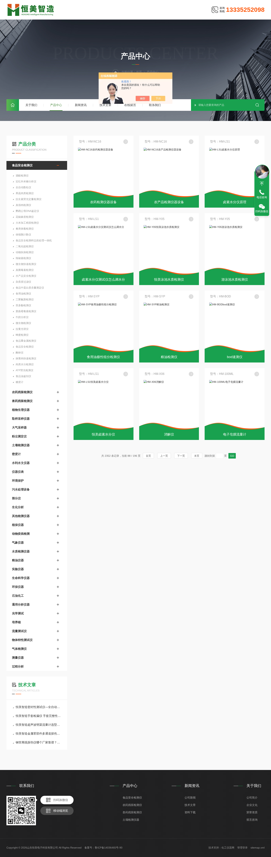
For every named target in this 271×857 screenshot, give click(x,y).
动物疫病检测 (21, 533)
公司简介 (252, 797)
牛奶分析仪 (22, 317)
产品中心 (56, 105)
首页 (12, 105)
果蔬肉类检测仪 (25, 193)
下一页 (181, 455)
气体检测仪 (19, 648)
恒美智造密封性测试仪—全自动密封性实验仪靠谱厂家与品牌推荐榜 (39, 707)
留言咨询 (252, 819)
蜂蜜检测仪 (22, 334)
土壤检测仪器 (21, 445)
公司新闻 (190, 797)
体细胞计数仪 (23, 234)
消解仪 (169, 434)
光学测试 (18, 613)
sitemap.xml (258, 847)
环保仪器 (18, 586)
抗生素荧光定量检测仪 (28, 199)
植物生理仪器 (21, 409)
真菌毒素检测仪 (25, 269)
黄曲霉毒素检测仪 (26, 311)
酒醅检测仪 (22, 175)
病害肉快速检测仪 (26, 358)
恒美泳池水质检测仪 (169, 279)
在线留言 (130, 105)
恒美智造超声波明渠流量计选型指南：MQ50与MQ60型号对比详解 (39, 724)
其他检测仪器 (21, 516)
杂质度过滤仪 (23, 281)
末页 (196, 455)
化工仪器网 (227, 847)
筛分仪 (16, 498)
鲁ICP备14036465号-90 (108, 847)
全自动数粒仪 (23, 187)
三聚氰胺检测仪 (25, 299)
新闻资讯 (81, 105)
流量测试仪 (19, 631)
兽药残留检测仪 (22, 401)
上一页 (164, 455)
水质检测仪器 (21, 551)
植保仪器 (18, 524)
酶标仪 (19, 352)
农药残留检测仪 (22, 392)
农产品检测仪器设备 (169, 202)
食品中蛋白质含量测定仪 (30, 287)
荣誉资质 (252, 812)
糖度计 (19, 382)
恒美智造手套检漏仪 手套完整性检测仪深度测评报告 (39, 715)
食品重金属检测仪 (26, 340)
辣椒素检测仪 (23, 258)
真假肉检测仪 (23, 205)
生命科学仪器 (21, 578)
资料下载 (190, 812)
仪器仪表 (18, 471)
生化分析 (18, 507)
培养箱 (16, 622)
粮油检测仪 (169, 357)
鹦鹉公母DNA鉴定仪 (27, 210)
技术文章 (105, 105)
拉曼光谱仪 (22, 328)
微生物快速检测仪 (26, 264)
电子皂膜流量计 (234, 434)
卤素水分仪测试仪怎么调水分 (103, 279)
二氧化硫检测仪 (25, 246)
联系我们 (155, 105)
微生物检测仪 (23, 323)
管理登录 (242, 847)
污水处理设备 (21, 489)
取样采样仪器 (21, 418)
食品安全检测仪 (22, 165)
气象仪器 (18, 542)
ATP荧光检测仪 (24, 370)
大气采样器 (19, 427)
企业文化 (252, 804)
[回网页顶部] (262, 184)
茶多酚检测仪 (23, 305)
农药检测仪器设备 (103, 202)
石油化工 (18, 595)
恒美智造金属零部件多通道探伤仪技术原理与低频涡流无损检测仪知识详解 (39, 733)
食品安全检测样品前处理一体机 (34, 240)
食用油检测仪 (23, 293)
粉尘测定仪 (19, 436)
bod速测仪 (234, 357)
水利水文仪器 (21, 462)
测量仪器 (18, 657)
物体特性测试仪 (22, 639)
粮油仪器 (18, 560)
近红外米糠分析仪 (26, 181)
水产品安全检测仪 (26, 275)
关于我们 (31, 105)
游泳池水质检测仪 (234, 279)
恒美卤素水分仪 (103, 434)
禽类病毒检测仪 (25, 228)
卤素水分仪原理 (234, 202)
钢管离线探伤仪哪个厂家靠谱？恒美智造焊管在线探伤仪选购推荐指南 (39, 742)
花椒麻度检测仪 (25, 216)
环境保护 (18, 480)
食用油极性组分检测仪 (103, 357)
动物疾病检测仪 (25, 252)
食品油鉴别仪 (23, 376)
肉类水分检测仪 (25, 364)
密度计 (16, 454)
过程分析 (18, 666)
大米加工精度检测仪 (27, 222)
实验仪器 (18, 569)
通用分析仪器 (21, 604)
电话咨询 (262, 197)
